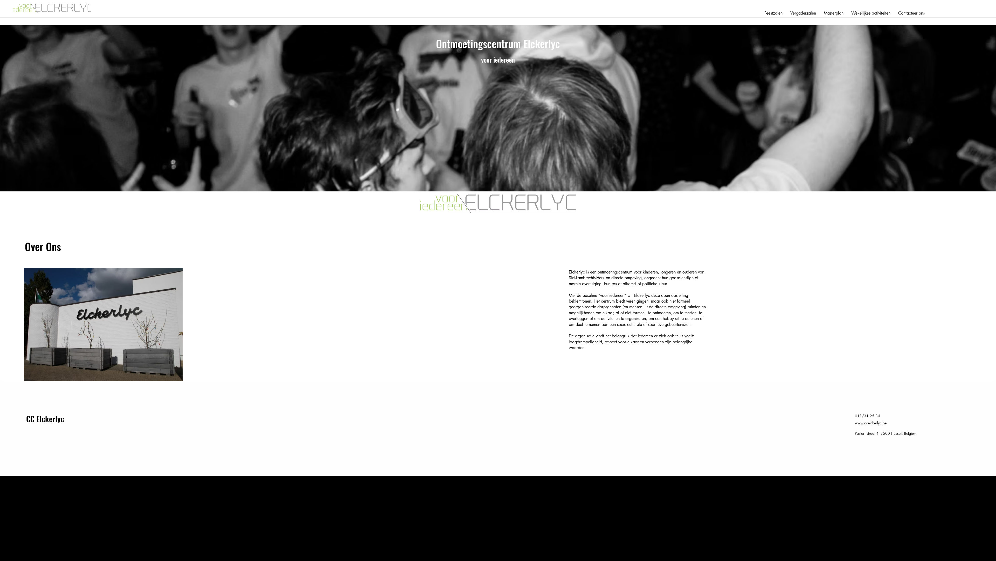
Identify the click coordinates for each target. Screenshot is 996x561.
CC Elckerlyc (45, 419)
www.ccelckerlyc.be (871, 422)
